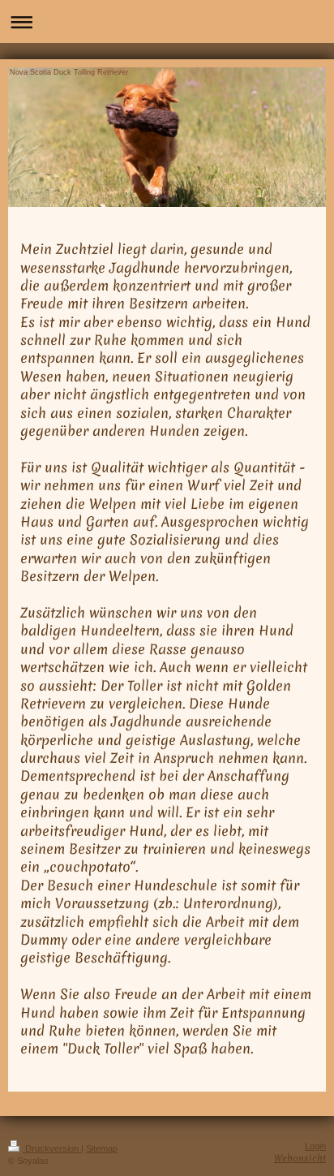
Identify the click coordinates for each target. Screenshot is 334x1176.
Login (315, 1146)
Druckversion (52, 1148)
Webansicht (300, 1158)
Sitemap (102, 1148)
